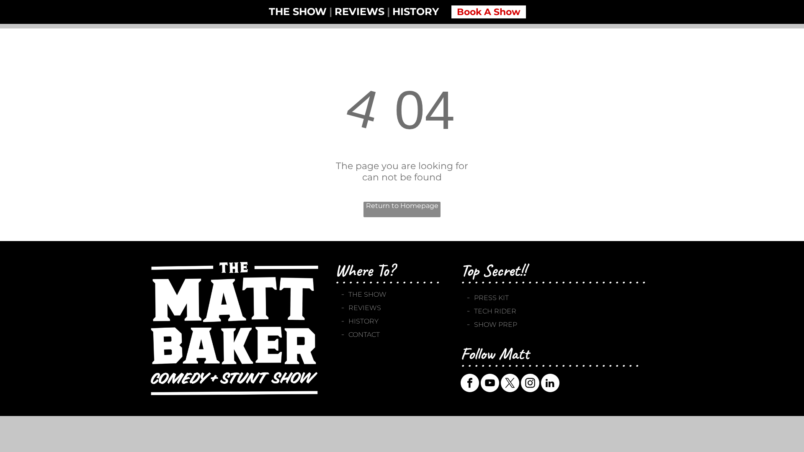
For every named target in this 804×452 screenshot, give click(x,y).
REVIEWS (364, 308)
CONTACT (364, 335)
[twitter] (510, 384)
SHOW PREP (495, 325)
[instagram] (530, 384)
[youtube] (490, 384)
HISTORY (363, 321)
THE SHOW (367, 294)
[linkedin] (550, 384)
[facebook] (470, 384)
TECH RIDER (495, 311)
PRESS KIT (491, 298)
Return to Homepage (402, 206)
